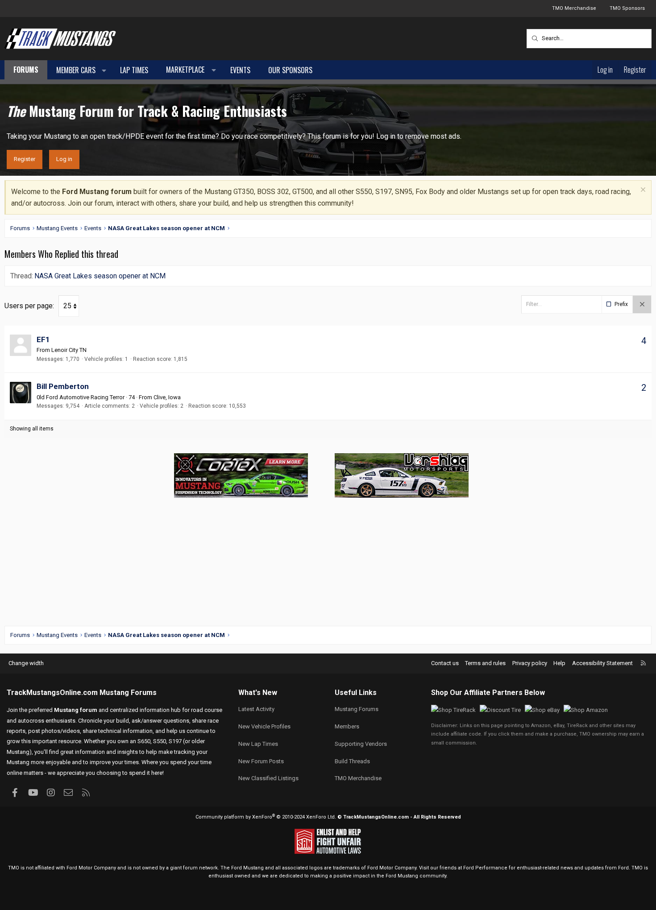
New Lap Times (258, 743)
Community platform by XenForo (265, 817)
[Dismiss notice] (642, 190)
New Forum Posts (261, 761)
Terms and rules (485, 663)
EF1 (43, 339)
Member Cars (75, 70)
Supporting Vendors (361, 743)
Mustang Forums (128, 692)
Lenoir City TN (69, 350)
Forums (25, 69)
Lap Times (134, 70)
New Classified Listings (268, 778)
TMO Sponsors (627, 8)
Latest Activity (256, 709)
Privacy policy (529, 663)
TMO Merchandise (574, 8)
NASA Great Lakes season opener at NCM (100, 276)
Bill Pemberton (63, 386)
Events (240, 70)
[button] (104, 70)
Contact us (445, 663)
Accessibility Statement (602, 663)
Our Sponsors (290, 70)
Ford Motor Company (91, 868)
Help (559, 663)
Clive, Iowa (167, 397)
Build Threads (352, 761)
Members (347, 726)
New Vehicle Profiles (264, 726)
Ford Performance (485, 868)
